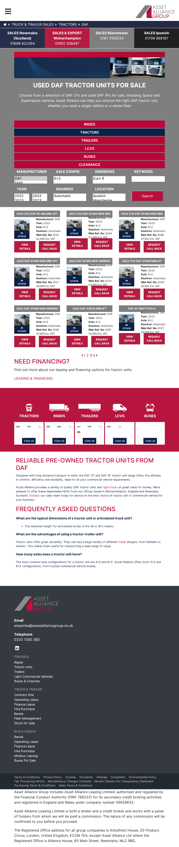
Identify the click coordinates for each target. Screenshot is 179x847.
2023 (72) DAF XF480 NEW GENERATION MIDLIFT (89, 213)
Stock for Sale (24, 723)
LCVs (89, 148)
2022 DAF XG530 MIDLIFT (89, 308)
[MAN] (30, 183)
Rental (18, 714)
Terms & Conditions (27, 777)
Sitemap (101, 777)
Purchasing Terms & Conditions (34, 785)
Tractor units (23, 667)
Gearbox (64, 189)
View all (29, 440)
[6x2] (69, 178)
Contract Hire (24, 695)
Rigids (89, 124)
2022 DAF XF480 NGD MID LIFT (37, 261)
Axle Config (67, 171)
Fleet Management (27, 718)
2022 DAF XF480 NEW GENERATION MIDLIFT (89, 261)
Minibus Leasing (26, 756)
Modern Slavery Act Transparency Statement (124, 781)
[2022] (21, 196)
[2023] (21, 200)
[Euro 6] (109, 178)
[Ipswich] (109, 196)
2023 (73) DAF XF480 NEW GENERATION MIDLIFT (142, 213)
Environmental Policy (142, 777)
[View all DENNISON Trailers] (79, 426)
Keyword (143, 171)
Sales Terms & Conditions (76, 785)
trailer (122, 542)
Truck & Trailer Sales (33, 24)
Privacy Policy (52, 777)
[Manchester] (109, 200)
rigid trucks (110, 487)
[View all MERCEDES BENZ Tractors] (40, 426)
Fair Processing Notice (29, 781)
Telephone (23, 634)
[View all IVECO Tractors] (29, 426)
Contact (34, 495)
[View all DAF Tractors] (18, 426)
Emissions (104, 171)
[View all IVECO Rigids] (59, 426)
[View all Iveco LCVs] (109, 426)
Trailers (89, 140)
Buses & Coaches (27, 681)
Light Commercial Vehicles (33, 676)
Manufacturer (32, 171)
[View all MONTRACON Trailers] (100, 426)
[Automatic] (69, 196)
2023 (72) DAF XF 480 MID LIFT (37, 213)
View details (24, 246)
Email (18, 620)
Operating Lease (26, 699)
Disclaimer (86, 777)
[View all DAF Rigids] (48, 426)
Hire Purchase (24, 709)
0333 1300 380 (27, 639)
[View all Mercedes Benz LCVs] (120, 426)
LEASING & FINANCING (33, 378)
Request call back (49, 246)
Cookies (70, 777)
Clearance (89, 164)
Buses (89, 156)
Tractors (68, 24)
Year (22, 189)
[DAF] (30, 178)
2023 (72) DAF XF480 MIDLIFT (142, 261)
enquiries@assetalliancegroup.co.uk (43, 625)
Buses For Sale (25, 760)
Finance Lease (24, 704)
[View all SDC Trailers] (79, 431)
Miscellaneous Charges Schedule (69, 781)
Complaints (118, 777)
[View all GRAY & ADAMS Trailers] (89, 426)
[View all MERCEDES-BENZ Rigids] (70, 426)
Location (104, 189)
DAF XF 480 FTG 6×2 (142, 308)
